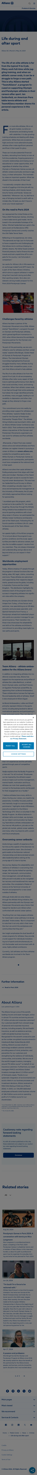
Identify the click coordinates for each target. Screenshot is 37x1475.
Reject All (10, 746)
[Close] (33, 717)
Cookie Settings (18, 754)
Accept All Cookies (26, 746)
